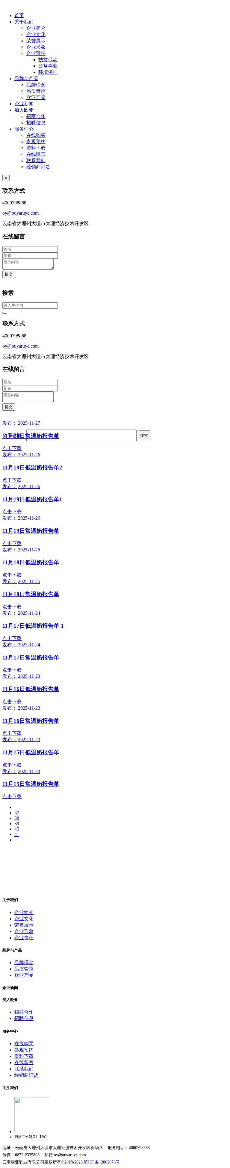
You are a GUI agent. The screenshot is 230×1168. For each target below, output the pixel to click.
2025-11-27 (29, 423)
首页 (19, 15)
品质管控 (36, 91)
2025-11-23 (29, 676)
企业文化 (36, 34)
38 (16, 818)
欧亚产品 (36, 97)
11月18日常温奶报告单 (30, 594)
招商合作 (36, 116)
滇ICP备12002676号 (102, 1162)
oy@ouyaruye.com (20, 213)
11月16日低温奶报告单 (30, 689)
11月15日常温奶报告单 (30, 784)
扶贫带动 (48, 59)
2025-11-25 (29, 549)
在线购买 (36, 135)
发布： (9, 423)
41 (16, 834)
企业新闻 (24, 103)
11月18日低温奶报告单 (30, 562)
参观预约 (36, 141)
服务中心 (24, 128)
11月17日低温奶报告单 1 (33, 626)
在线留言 (36, 154)
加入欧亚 (24, 110)
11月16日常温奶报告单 (30, 721)
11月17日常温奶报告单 (30, 657)
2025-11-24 (29, 613)
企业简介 (36, 28)
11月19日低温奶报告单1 (32, 499)
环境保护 (48, 72)
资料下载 (36, 147)
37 (16, 812)
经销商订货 (38, 166)
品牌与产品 (26, 78)
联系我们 (36, 160)
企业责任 (36, 53)
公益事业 (48, 65)
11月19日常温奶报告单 (30, 531)
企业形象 (36, 47)
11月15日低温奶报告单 (30, 752)
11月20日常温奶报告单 (30, 436)
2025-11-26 (29, 454)
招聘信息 (36, 122)
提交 (9, 274)
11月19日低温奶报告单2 (32, 467)
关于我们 (24, 21)
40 (16, 828)
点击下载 (12, 448)
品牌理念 (36, 84)
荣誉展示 (36, 40)
